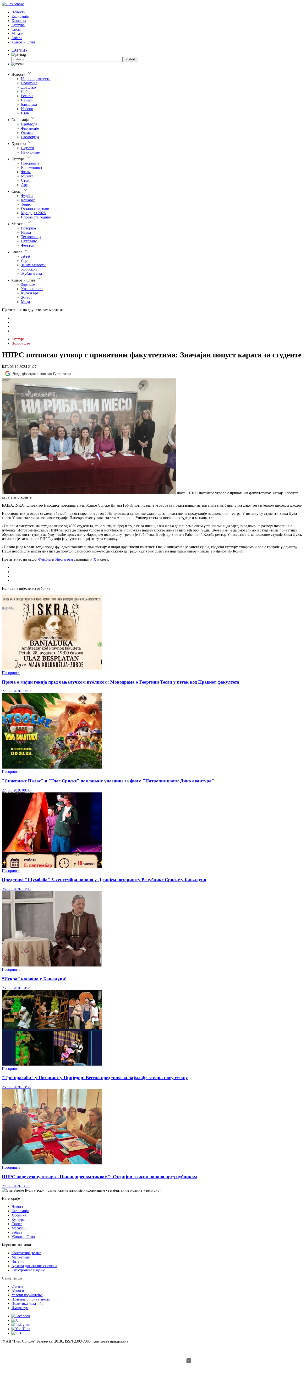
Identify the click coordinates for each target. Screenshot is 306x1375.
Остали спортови (35, 209)
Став (25, 113)
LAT (15, 50)
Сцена (26, 261)
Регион (27, 96)
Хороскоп (29, 269)
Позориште (30, 163)
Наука (26, 232)
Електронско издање (28, 1270)
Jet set (25, 256)
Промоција (30, 137)
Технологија (31, 237)
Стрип (26, 180)
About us (18, 1291)
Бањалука (29, 104)
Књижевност (31, 167)
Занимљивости (33, 265)
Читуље (17, 1261)
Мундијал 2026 (33, 213)
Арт (24, 185)
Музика (27, 176)
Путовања (29, 241)
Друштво (28, 87)
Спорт (16, 29)
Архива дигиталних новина (34, 1266)
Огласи (27, 133)
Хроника (18, 21)
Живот (26, 297)
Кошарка (28, 200)
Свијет (26, 100)
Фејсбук (44, 559)
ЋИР (23, 50)
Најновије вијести (35, 79)
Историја (28, 228)
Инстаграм (64, 559)
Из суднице (30, 152)
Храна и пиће (32, 289)
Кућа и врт (29, 293)
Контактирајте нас (26, 1253)
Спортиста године (36, 217)
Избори (27, 109)
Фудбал (27, 196)
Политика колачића (27, 1303)
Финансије (30, 128)
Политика (29, 83)
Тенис (26, 204)
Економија (20, 16)
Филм (26, 172)
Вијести (27, 148)
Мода (25, 302)
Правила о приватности (30, 1299)
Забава (16, 38)
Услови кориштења (27, 1295)
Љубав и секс (32, 273)
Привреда (29, 124)
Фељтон (27, 245)
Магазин (18, 34)
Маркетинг (20, 1257)
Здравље (28, 284)
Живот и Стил (23, 42)
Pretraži (131, 59)
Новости (18, 12)
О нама (17, 1286)
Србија (26, 92)
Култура (18, 25)
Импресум (19, 1308)
